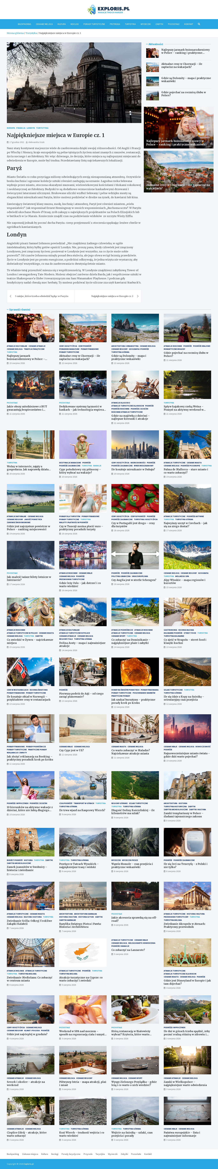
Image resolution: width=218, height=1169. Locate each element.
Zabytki (159, 24)
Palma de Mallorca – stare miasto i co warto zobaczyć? (186, 471)
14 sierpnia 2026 (69, 650)
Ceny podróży (84, 346)
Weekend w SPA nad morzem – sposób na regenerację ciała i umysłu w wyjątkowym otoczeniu (82, 1034)
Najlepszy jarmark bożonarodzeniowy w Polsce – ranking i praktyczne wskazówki (185, 53)
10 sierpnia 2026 (174, 760)
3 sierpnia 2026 (69, 1038)
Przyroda (115, 24)
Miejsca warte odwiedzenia (141, 943)
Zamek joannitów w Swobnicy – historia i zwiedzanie (27, 868)
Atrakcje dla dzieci (120, 403)
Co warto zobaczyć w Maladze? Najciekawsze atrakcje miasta (130, 752)
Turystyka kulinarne (174, 636)
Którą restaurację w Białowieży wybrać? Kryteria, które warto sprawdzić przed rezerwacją (130, 1034)
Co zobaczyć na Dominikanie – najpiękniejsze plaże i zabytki (130, 641)
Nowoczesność (203, 746)
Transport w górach (84, 803)
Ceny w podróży (138, 516)
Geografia (203, 573)
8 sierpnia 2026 (173, 820)
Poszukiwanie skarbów (144, 693)
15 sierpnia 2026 (174, 587)
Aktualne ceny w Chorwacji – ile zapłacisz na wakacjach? (181, 65)
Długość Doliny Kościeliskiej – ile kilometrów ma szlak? (133, 812)
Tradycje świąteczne (34, 349)
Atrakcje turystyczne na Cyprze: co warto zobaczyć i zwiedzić (81, 979)
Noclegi (75, 24)
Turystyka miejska (173, 920)
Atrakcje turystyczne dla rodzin (127, 406)
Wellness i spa (182, 576)
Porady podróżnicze (36, 746)
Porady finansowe (90, 349)
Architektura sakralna (85, 914)
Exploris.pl (29, 1163)
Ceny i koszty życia (68, 346)
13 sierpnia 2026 (174, 647)
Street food (190, 633)
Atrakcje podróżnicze (122, 630)
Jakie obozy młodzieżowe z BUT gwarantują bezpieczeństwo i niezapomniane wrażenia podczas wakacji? (28, 411)
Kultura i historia (33, 917)
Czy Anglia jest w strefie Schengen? (133, 580)
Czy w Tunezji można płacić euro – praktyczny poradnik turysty (81, 528)
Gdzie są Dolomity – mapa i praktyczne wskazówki (128, 357)
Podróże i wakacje (120, 946)
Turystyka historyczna (175, 806)
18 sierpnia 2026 (69, 533)
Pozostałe (174, 24)
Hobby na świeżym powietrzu (125, 690)
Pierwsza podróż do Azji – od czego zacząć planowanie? (81, 695)
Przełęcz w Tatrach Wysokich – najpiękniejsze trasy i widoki (79, 865)
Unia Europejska (140, 576)
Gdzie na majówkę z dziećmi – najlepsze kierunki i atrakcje (130, 417)
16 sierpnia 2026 (69, 590)
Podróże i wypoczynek (17, 803)
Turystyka (130, 24)
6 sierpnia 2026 (121, 924)
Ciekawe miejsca (44, 24)
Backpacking (24, 24)
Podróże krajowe (201, 346)
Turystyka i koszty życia (146, 519)
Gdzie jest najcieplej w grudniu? (27, 1034)
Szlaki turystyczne (173, 690)
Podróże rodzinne (120, 409)
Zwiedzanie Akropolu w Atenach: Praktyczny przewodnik (184, 925)
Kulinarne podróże (173, 633)
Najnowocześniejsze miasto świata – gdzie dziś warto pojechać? (187, 755)
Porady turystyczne (94, 24)
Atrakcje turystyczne (174, 462)
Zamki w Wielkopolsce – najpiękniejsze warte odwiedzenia (185, 1083)
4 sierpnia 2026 (173, 987)
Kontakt (188, 24)
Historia (183, 803)
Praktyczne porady (120, 696)
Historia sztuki (86, 917)
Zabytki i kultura (197, 809)
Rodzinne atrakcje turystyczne (127, 412)
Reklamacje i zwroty (17, 752)
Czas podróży (65, 803)
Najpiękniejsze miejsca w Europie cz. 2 (112, 296)
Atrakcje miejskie (15, 971)
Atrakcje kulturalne (17, 346)
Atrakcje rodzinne (173, 346)
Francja (20, 128)
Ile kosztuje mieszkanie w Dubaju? (133, 469)
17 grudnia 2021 (16, 142)
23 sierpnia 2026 (17, 363)
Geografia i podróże (139, 349)
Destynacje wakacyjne (70, 462)
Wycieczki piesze (130, 860)
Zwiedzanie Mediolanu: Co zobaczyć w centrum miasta (29, 979)
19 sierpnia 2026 (174, 476)
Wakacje (97, 465)
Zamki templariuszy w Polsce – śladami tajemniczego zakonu (183, 815)
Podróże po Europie (190, 465)
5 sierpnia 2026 (69, 984)
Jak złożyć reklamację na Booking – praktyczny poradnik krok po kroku (30, 758)
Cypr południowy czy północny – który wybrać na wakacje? (80, 471)
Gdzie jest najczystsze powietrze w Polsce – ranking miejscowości (28, 528)
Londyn (31, 128)
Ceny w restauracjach (17, 690)
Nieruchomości (138, 462)
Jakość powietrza (33, 519)
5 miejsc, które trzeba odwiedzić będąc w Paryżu (41, 296)
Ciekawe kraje (85, 573)
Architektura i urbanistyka (125, 346)
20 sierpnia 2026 (17, 473)
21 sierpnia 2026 (174, 360)
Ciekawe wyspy (118, 636)
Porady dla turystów (69, 516)
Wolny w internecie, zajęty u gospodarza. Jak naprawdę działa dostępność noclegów (28, 469)
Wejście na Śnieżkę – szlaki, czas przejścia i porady (132, 1134)
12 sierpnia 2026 (121, 707)
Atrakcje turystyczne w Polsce (22, 633)
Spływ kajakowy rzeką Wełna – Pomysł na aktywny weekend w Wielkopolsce (183, 409)
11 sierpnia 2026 (17, 763)
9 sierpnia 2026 (69, 814)
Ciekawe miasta (194, 462)
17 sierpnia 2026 (174, 530)
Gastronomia (170, 630)
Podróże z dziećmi (139, 409)
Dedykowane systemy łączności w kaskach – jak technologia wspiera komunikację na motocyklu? (81, 409)
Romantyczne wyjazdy (174, 349)
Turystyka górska (120, 352)
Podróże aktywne (195, 516)
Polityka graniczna (121, 576)
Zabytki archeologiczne (176, 809)
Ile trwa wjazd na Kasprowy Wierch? (82, 810)
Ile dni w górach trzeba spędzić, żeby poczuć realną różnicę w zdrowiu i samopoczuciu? (187, 1034)
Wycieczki (146, 24)
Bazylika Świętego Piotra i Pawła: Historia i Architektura (80, 925)
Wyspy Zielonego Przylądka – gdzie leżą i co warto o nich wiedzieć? (134, 1083)
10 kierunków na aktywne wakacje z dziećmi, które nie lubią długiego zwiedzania (30, 810)
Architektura (170, 803)
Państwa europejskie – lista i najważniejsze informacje (182, 1134)
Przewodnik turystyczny (176, 917)
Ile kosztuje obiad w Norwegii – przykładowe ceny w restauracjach (28, 698)
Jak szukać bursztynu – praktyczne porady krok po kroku (133, 701)
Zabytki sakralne (67, 920)
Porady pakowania (149, 690)
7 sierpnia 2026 (16, 928)
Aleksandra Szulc (36, 142)
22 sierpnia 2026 (69, 363)
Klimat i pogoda (32, 1030)
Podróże (187, 346)
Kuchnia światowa (39, 690)
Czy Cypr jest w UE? (71, 750)
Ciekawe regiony (119, 349)
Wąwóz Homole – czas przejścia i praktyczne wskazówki (132, 865)
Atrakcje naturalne (16, 516)
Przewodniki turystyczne (72, 579)
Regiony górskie (119, 803)
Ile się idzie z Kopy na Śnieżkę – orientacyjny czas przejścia (184, 698)
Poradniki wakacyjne (69, 349)
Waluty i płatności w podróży (73, 522)
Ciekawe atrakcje (37, 346)
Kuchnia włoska (186, 630)
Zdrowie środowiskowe (18, 522)
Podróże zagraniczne (69, 465)
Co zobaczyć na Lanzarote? (128, 950)
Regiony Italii (66, 639)
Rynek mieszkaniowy (143, 465)
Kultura (62, 24)
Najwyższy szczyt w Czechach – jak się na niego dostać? (185, 525)
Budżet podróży (15, 860)
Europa (11, 128)
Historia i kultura (68, 917)
